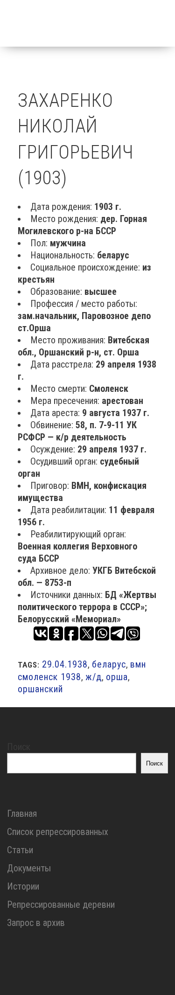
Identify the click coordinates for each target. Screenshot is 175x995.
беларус (109, 664)
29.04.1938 (65, 664)
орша (117, 676)
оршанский (40, 689)
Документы (29, 868)
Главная (22, 813)
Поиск (18, 746)
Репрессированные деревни (61, 904)
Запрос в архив (36, 923)
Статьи (20, 850)
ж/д (93, 676)
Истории (23, 886)
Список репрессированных (57, 832)
